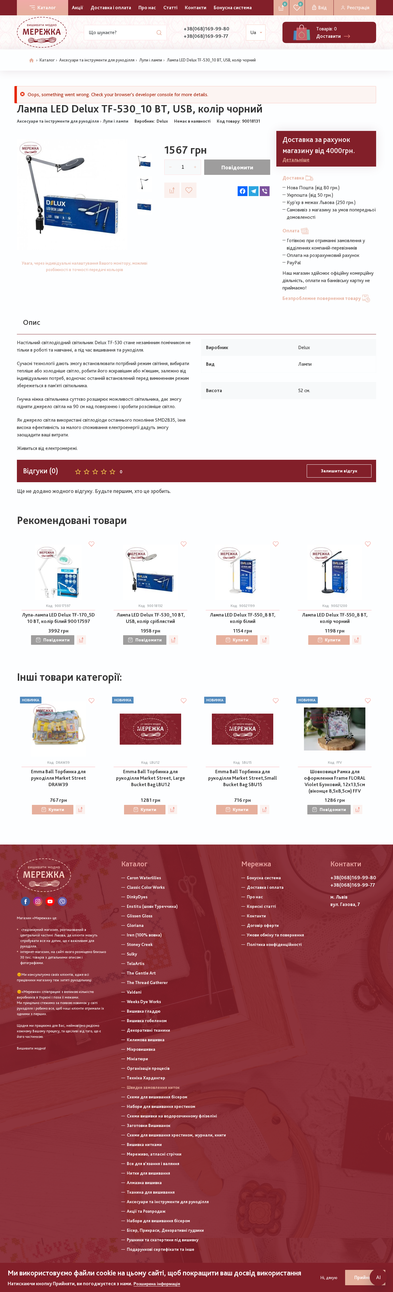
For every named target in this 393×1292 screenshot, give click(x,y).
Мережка (256, 863)
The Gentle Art (141, 973)
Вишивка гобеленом (147, 1020)
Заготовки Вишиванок (148, 1125)
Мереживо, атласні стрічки (154, 1154)
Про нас (147, 7)
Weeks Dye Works (144, 1001)
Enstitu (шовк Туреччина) (152, 906)
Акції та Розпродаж (146, 1211)
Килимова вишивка (146, 1039)
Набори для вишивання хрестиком (161, 1106)
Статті (170, 7)
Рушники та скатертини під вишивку (162, 1239)
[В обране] (188, 190)
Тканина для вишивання (151, 1192)
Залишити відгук (339, 470)
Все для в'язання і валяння (153, 1163)
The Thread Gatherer (147, 982)
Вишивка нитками (144, 1144)
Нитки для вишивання (148, 1173)
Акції (77, 7)
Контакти (195, 7)
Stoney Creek (140, 944)
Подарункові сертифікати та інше (160, 1249)
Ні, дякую (329, 1277)
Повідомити (237, 167)
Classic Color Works (146, 887)
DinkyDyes (137, 896)
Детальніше (295, 160)
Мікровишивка (141, 1049)
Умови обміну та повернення (275, 934)
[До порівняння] (172, 190)
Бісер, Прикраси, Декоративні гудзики (165, 1230)
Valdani (134, 992)
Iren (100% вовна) (144, 934)
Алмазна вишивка (144, 1182)
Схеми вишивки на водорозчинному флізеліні (172, 1115)
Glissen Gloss (139, 915)
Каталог (46, 7)
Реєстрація (358, 7)
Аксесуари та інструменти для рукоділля (96, 59)
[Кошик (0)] (301, 32)
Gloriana (135, 925)
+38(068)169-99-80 (206, 29)
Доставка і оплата (111, 7)
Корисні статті (261, 906)
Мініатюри (137, 1058)
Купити (240, 639)
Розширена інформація (157, 1284)
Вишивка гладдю (144, 1011)
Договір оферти (263, 925)
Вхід (322, 7)
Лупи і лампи (150, 59)
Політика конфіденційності (274, 944)
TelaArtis (135, 963)
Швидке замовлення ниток (153, 1087)
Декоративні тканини (148, 1030)
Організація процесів (148, 1068)
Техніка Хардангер (146, 1077)
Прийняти (365, 1277)
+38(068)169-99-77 (206, 36)
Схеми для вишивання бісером (157, 1096)
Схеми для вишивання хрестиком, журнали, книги (176, 1134)
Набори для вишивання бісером (158, 1220)
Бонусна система (233, 7)
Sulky (132, 953)
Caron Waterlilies (144, 877)
